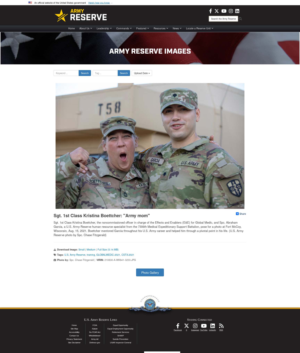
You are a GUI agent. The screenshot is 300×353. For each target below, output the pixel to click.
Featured (141, 28)
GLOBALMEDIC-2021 (108, 254)
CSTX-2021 (128, 254)
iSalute (95, 329)
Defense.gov (94, 343)
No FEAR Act (94, 332)
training (91, 254)
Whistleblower (95, 336)
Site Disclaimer (74, 343)
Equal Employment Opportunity (120, 329)
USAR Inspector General (120, 343)
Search (85, 73)
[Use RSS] (221, 326)
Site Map (74, 329)
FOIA (95, 325)
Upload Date (141, 73)
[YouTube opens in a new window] (223, 10)
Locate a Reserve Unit (198, 28)
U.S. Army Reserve (74, 254)
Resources (159, 28)
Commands (122, 28)
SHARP (120, 336)
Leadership (103, 28)
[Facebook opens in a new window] (210, 10)
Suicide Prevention (120, 339)
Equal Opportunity (120, 325)
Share (242, 213)
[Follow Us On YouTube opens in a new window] (203, 326)
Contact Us (74, 336)
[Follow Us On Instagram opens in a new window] (195, 326)
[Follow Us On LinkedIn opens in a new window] (212, 326)
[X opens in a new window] (216, 10)
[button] (100, 3)
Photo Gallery (150, 272)
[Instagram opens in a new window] (231, 10)
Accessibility (74, 332)
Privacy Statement (74, 339)
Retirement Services (120, 332)
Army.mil (94, 339)
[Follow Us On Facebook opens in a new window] (177, 326)
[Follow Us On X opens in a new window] (186, 326)
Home (71, 28)
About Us (84, 28)
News (176, 28)
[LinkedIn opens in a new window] (237, 10)
